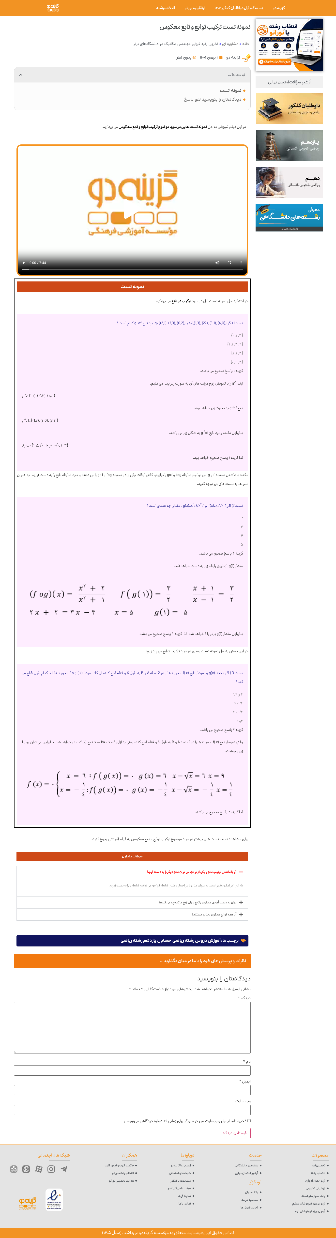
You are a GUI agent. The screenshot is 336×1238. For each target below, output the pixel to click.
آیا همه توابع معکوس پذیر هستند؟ (214, 914)
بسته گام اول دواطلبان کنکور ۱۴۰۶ (238, 8)
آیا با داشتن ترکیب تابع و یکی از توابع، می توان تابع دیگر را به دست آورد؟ (191, 872)
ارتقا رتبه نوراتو (195, 8)
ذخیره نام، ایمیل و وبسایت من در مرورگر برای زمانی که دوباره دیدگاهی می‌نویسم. (184, 1121)
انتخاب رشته (165, 8)
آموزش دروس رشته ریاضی (196, 941)
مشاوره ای (230, 44)
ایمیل (245, 1082)
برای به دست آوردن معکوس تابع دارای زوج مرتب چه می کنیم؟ (197, 902)
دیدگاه (244, 999)
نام (247, 1062)
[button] (20, 75)
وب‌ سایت (243, 1101)
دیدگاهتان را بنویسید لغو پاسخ (212, 99)
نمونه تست (230, 90)
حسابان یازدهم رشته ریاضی (146, 941)
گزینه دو (279, 8)
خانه (245, 44)
